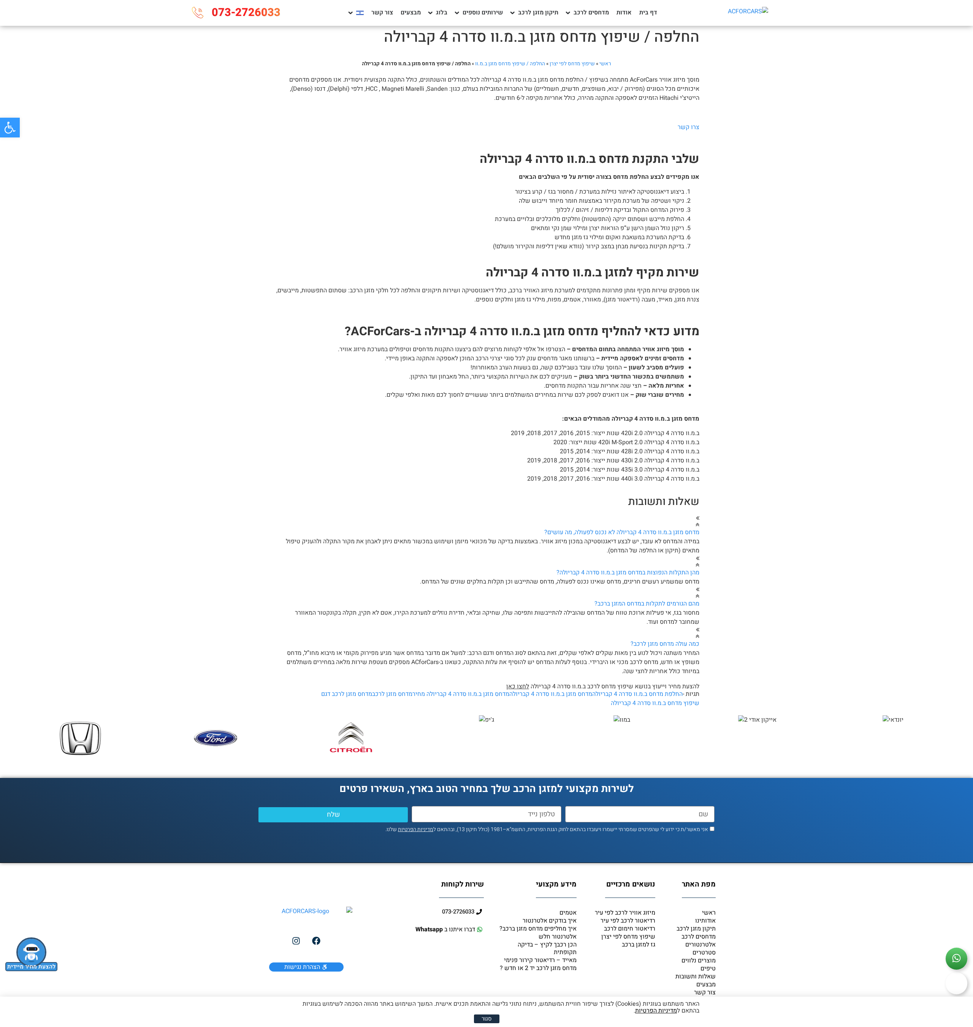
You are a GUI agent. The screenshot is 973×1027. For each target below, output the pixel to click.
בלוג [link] (441, 12)
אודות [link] (624, 12)
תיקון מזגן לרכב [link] (538, 12)
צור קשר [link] (382, 12)
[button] (486, 526)
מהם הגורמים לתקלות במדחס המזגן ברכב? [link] (646, 603)
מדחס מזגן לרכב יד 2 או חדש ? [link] (538, 968)
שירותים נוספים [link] (483, 12)
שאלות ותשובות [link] (695, 976)
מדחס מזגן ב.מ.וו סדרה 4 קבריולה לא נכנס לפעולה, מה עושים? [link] (621, 532)
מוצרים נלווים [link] (698, 960)
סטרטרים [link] (704, 952)
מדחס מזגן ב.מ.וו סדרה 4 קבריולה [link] (550, 694)
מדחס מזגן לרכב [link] (392, 694)
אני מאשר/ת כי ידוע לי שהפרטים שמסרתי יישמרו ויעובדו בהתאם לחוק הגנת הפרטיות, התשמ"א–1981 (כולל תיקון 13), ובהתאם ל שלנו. (546, 829)
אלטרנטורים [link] (700, 944)
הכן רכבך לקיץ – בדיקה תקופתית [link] (547, 948)
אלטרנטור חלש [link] (558, 936)
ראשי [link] (605, 64)
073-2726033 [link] (246, 13)
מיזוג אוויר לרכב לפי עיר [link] (625, 913)
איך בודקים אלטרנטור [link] (550, 920)
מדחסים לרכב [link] (591, 12)
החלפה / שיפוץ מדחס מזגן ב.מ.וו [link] (510, 64)
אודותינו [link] (705, 920)
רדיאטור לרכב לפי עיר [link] (628, 920)
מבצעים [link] (411, 12)
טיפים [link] (708, 968)
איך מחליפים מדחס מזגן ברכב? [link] (538, 928)
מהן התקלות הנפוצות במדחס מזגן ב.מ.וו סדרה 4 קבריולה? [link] (627, 572)
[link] (10, 127)
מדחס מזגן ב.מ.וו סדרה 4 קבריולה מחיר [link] (460, 694)
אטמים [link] (568, 913)
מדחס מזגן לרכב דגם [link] (346, 694)
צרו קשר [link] (688, 127)
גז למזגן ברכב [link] (638, 944)
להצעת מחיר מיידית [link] (31, 966)
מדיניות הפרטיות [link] (415, 829)
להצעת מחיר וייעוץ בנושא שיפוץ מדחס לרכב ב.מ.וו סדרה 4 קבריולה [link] (602, 686)
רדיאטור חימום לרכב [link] (629, 928)
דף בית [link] (648, 12)
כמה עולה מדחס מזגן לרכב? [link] (665, 643)
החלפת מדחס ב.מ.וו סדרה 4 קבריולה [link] (637, 694)
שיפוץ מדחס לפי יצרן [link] (572, 64)
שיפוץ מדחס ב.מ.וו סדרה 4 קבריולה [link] (655, 703)
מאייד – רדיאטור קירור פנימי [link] (540, 960)
